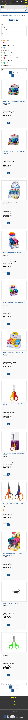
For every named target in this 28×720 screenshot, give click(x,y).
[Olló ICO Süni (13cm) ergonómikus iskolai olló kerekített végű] (14, 89)
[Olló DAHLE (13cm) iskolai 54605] (14, 592)
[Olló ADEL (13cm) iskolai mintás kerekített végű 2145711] (14, 340)
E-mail (14, 704)
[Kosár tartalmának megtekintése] (25, 6)
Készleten (7, 63)
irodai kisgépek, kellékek (12, 15)
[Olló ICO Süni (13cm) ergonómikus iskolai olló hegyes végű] (14, 140)
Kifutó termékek (9, 47)
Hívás (14, 701)
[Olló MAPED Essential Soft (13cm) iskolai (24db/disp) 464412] (14, 541)
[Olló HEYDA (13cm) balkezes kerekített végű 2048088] (14, 441)
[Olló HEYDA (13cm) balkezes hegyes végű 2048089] (14, 391)
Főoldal (3, 15)
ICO (4, 34)
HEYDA (5, 32)
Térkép (14, 698)
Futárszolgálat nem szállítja (11, 58)
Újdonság (7, 40)
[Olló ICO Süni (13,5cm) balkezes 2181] (14, 642)
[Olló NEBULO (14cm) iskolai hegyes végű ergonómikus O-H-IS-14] (14, 240)
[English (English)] (2, 1)
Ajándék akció (8, 53)
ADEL (5, 27)
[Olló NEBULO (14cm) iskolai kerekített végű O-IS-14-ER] (14, 290)
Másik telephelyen (9, 45)
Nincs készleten (8, 42)
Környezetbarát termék (10, 55)
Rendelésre (8, 65)
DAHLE (5, 29)
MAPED (5, 36)
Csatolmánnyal (8, 60)
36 (17, 72)
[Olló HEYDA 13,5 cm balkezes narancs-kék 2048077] (14, 491)
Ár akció (7, 50)
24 (14, 72)
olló (19, 15)
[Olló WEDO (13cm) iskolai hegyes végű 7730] (14, 190)
